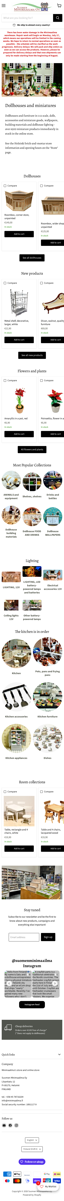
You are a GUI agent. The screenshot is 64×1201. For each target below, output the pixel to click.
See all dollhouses (32, 258)
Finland (30, 1149)
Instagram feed (32, 1004)
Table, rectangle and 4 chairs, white (16, 831)
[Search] (57, 18)
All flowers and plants (32, 449)
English (30, 1140)
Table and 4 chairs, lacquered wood (51, 831)
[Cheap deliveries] (32, 1030)
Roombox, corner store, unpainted (16, 216)
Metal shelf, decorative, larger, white (16, 322)
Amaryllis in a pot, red (15, 418)
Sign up (48, 937)
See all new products (32, 355)
